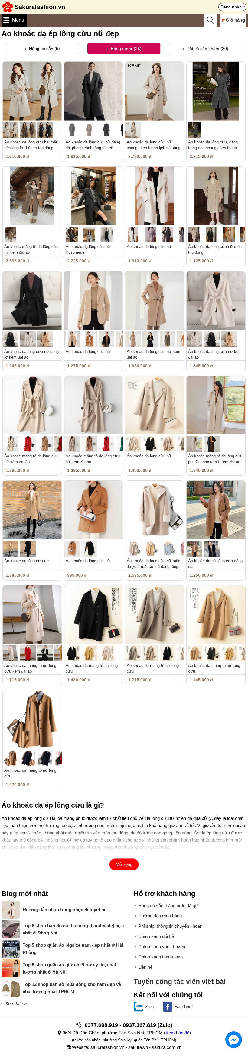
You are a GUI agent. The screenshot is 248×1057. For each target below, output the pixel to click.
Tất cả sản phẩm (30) (207, 48)
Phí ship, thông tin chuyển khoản (170, 926)
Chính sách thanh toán (160, 956)
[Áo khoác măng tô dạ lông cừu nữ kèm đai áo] (32, 196)
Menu (18, 20)
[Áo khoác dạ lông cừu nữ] (154, 196)
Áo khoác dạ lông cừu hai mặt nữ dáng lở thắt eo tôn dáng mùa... (30, 148)
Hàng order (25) (125, 48)
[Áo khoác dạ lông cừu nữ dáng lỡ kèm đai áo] (32, 300)
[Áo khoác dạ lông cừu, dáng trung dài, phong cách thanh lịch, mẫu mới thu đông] (216, 91)
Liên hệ (145, 967)
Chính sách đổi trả (156, 936)
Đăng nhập (231, 7)
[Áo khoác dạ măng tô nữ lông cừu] (93, 614)
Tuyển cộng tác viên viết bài (180, 982)
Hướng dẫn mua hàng (160, 915)
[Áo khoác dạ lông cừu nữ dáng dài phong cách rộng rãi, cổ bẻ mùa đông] (93, 91)
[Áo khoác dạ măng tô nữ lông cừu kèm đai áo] (32, 614)
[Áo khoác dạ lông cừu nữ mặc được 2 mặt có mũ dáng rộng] (154, 510)
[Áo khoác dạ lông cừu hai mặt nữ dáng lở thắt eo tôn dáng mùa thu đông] (32, 91)
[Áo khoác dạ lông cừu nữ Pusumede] (93, 196)
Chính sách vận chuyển (161, 946)
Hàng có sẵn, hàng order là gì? (168, 905)
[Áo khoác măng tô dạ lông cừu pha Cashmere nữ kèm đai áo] (216, 405)
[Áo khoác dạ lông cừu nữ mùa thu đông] (216, 196)
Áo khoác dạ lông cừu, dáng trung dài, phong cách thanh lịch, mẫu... (213, 148)
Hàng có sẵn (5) (44, 48)
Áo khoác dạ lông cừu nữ (149, 246)
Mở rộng (124, 864)
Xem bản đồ (177, 1032)
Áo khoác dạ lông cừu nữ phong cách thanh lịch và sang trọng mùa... (153, 148)
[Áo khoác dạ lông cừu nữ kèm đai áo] (154, 300)
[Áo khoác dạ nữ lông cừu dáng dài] (216, 510)
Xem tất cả (16, 1003)
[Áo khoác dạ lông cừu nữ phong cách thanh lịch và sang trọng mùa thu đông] (154, 91)
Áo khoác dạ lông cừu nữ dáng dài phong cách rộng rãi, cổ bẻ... (93, 148)
